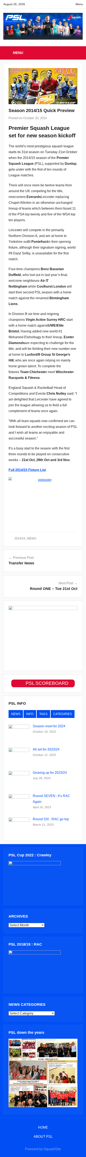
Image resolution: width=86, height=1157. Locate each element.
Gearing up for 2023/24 (50, 772)
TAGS (43, 714)
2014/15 (19, 538)
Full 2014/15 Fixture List (27, 470)
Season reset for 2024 (49, 726)
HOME (43, 1127)
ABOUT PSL (43, 1136)
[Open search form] (78, 52)
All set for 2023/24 (46, 749)
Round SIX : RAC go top (51, 819)
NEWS (31, 538)
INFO (30, 714)
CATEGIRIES (62, 714)
